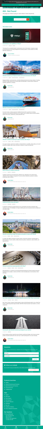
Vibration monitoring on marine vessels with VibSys (14, 107)
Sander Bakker (10, 180)
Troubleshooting (9, 389)
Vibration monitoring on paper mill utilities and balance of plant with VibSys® (19, 234)
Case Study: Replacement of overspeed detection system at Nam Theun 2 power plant (21, 298)
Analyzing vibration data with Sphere (10, 202)
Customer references (9, 401)
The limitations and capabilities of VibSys (12, 43)
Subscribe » (35, 359)
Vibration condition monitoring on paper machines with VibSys (16, 139)
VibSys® (14, 45)
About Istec (8, 396)
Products (10, 45)
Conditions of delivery (10, 406)
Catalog (7, 382)
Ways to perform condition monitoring (11, 170)
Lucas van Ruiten (11, 53)
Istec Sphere (9, 204)
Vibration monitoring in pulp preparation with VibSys (14, 266)
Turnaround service (9, 387)
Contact (16, 428)
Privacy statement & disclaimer (11, 408)
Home (5, 428)
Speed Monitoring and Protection (12, 385)
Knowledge (13, 172)
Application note (21, 77)
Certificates (8, 403)
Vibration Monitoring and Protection (12, 384)
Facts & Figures (8, 398)
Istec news (7, 405)
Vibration (9, 172)
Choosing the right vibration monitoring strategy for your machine (17, 329)
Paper (12, 141)
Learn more (18, 2)
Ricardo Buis (10, 85)
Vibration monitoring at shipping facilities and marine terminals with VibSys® (19, 75)
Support (7, 394)
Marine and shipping (15, 77)
